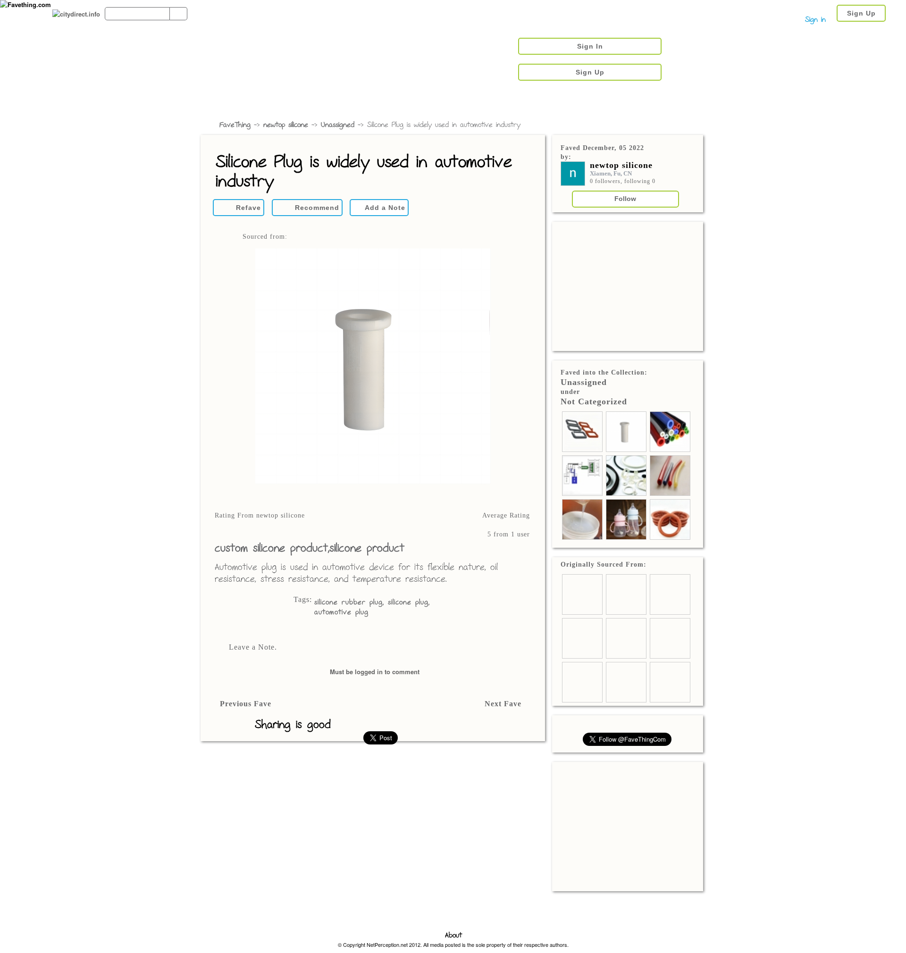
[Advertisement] (627, 285)
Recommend (317, 207)
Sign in (815, 20)
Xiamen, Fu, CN (611, 173)
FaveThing (235, 125)
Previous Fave (245, 704)
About (453, 936)
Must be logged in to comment (374, 671)
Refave (248, 207)
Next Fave (503, 704)
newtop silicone (285, 125)
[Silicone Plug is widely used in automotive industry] (372, 367)
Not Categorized (594, 401)
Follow (625, 198)
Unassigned (337, 125)
